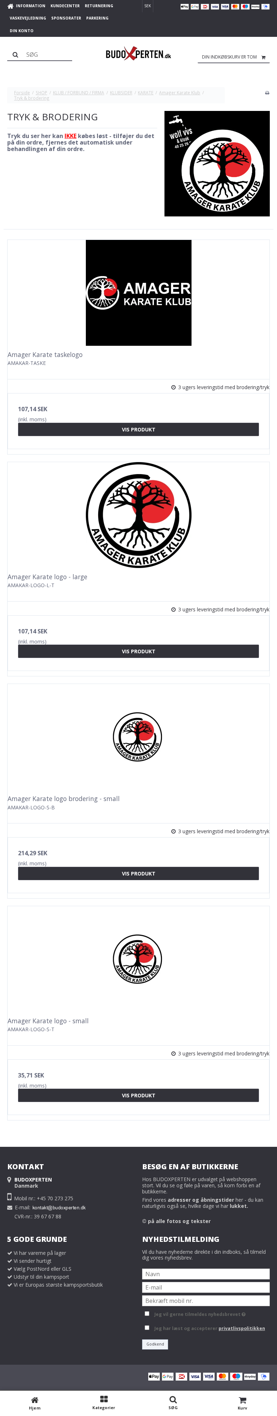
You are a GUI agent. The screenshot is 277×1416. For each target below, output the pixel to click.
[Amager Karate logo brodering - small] (138, 737)
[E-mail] (206, 1286)
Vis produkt (138, 429)
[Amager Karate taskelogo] (138, 293)
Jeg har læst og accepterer (209, 1328)
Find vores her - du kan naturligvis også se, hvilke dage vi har (202, 1202)
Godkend (155, 1344)
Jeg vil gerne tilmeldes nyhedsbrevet (198, 1313)
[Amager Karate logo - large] (138, 515)
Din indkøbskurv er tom (229, 57)
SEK (147, 5)
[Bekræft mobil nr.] (206, 1300)
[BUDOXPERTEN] (138, 53)
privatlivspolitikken (242, 1328)
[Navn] (206, 1273)
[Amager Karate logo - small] (138, 959)
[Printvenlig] (267, 92)
